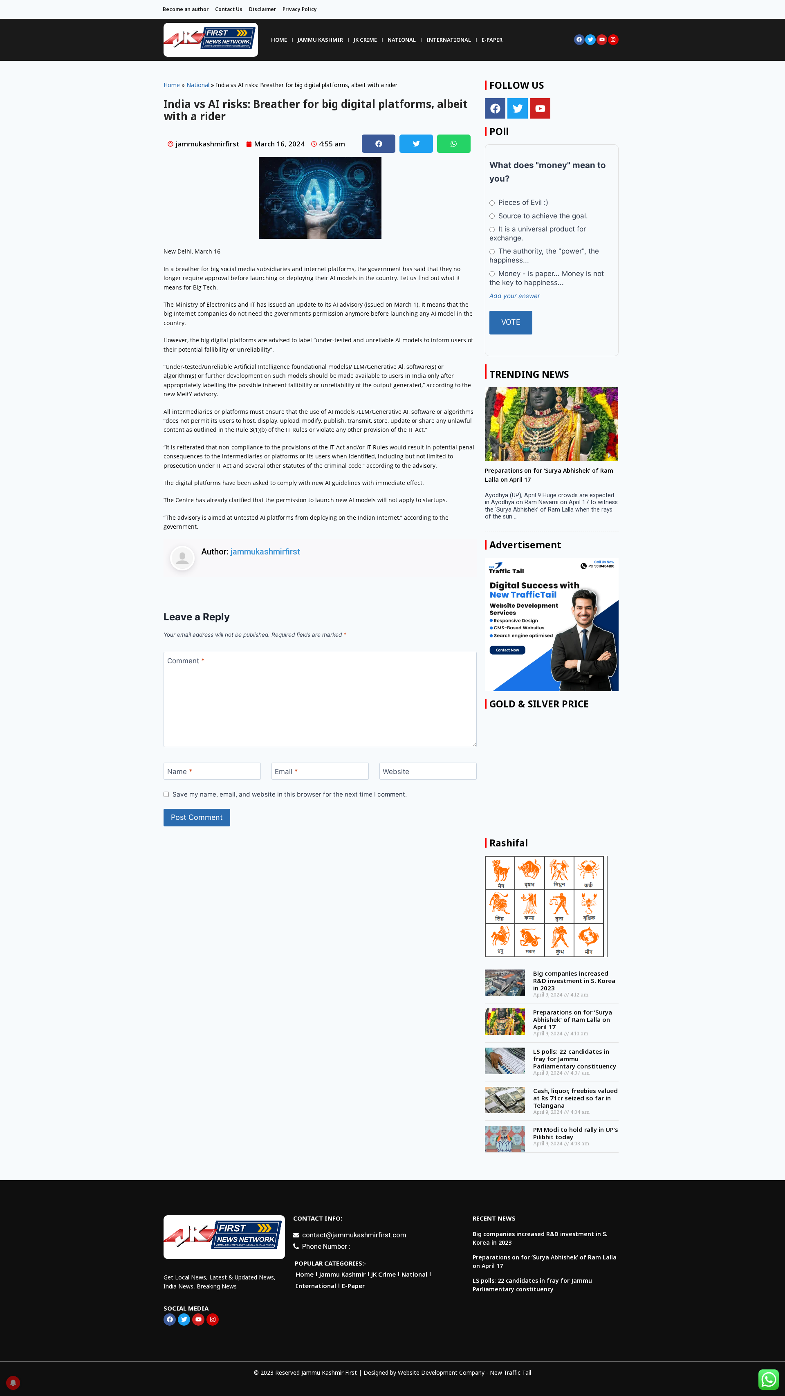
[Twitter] (590, 39)
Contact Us (228, 9)
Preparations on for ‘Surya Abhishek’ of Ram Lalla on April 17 (572, 1026)
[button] (378, 144)
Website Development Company (441, 1372)
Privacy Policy (300, 9)
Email (286, 772)
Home (279, 39)
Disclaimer (262, 9)
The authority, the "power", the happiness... (544, 255)
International (448, 39)
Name (180, 772)
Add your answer (514, 296)
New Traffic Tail (510, 1372)
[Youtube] (602, 39)
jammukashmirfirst (265, 552)
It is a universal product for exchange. (537, 233)
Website (396, 772)
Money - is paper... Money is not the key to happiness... (546, 278)
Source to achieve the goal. (542, 216)
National (402, 39)
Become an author (186, 9)
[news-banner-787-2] (551, 631)
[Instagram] (613, 39)
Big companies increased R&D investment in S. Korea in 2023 (574, 987)
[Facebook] (579, 39)
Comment (186, 661)
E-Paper (492, 39)
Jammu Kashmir (320, 39)
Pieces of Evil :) (522, 202)
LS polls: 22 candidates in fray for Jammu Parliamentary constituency (574, 1066)
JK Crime (365, 39)
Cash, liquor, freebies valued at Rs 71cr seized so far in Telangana (575, 1105)
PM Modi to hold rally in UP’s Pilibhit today (575, 1140)
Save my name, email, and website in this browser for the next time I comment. (290, 794)
